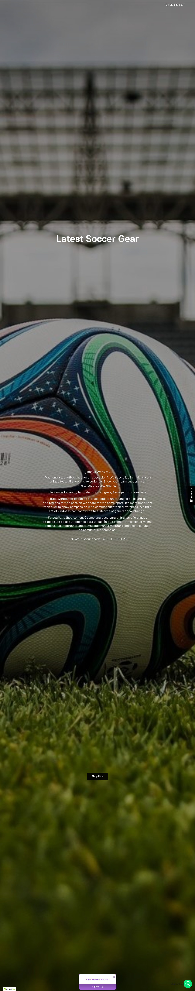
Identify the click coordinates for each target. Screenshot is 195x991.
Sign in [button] (96, 986)
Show (191, 495)
